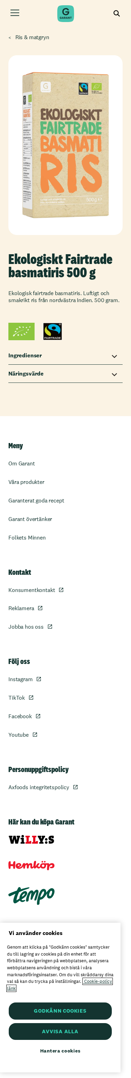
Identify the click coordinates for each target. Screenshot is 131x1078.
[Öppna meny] (14, 13)
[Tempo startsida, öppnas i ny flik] (31, 896)
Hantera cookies (60, 1051)
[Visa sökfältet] (117, 14)
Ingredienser (25, 355)
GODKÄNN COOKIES (60, 1010)
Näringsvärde (26, 373)
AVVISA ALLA (60, 1031)
